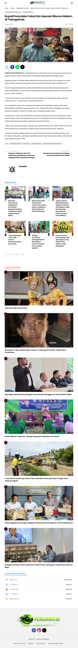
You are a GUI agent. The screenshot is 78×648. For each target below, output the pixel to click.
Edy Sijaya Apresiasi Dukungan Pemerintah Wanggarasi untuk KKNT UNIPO (38, 394)
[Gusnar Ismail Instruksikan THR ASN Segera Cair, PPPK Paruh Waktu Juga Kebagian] (62, 228)
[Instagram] (39, 630)
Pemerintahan (28, 12)
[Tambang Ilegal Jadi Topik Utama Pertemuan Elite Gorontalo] (15, 228)
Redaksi (23, 166)
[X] (44, 630)
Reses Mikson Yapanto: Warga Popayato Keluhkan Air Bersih (32, 436)
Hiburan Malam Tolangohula (52, 143)
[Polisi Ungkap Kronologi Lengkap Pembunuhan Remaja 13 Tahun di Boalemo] (39, 503)
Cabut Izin (26, 143)
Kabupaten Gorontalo (13, 12)
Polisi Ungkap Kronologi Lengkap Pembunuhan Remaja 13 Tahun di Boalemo (39, 523)
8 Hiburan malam (15, 143)
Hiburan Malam (36, 143)
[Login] (71, 2)
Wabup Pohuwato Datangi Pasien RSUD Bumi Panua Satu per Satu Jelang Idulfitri (38, 241)
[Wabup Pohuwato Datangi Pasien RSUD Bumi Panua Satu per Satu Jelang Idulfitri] (39, 228)
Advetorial (11, 196)
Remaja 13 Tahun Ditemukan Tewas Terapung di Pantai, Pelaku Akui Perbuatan (35, 351)
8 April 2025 (9, 24)
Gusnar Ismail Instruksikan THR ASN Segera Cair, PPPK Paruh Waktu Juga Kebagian (62, 240)
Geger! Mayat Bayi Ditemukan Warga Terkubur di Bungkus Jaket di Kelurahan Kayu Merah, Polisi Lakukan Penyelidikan (63, 208)
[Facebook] (34, 630)
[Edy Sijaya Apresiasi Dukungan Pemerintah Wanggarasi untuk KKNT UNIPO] (39, 375)
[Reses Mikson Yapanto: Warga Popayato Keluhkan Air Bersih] (39, 417)
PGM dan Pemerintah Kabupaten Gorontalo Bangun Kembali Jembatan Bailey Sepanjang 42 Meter (15, 208)
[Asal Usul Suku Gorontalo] (39, 288)
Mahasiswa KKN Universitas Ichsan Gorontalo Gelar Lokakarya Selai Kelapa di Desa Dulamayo (39, 206)
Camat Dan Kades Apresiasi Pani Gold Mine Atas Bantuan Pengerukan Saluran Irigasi (36, 479)
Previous (10, 254)
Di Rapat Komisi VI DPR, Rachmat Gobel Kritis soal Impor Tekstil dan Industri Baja (38, 566)
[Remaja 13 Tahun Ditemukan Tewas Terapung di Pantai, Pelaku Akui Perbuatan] (39, 330)
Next (16, 254)
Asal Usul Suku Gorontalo (16, 308)
